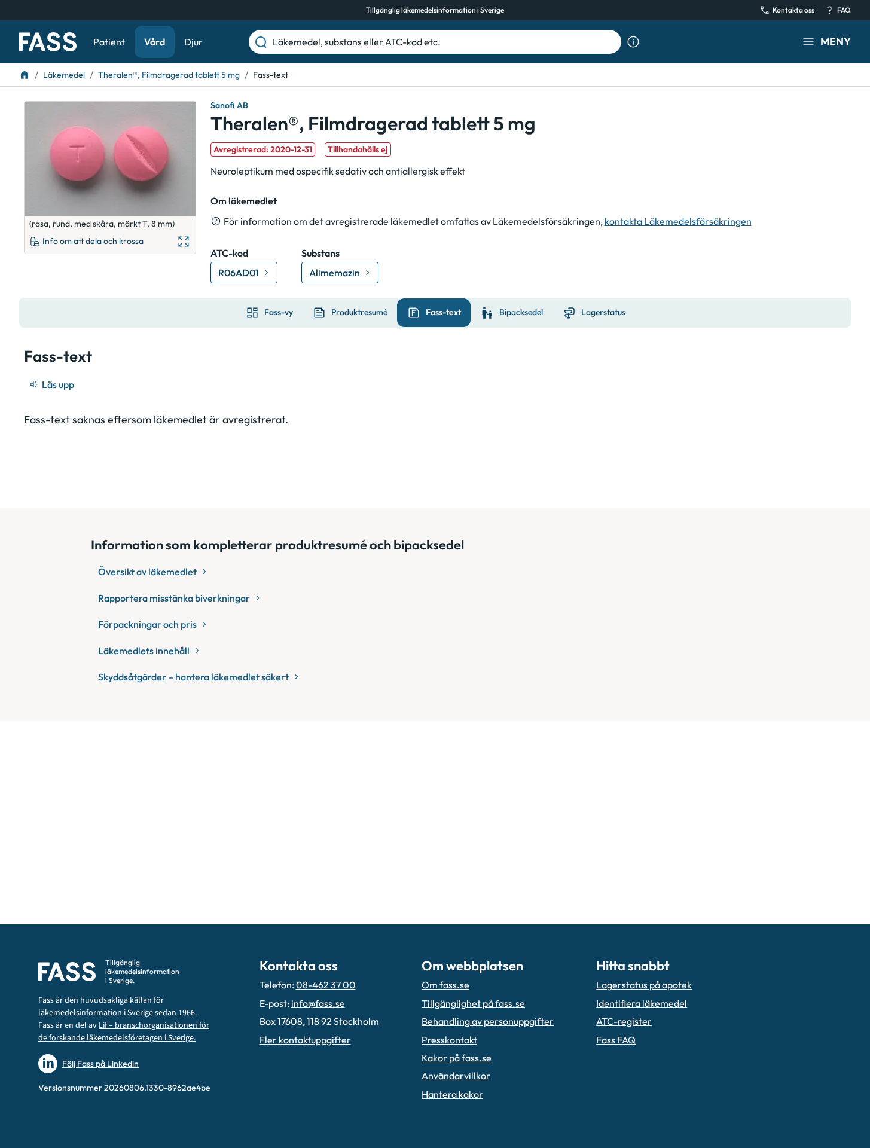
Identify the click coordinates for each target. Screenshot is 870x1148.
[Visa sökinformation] (633, 42)
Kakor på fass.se (457, 1058)
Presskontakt (449, 1040)
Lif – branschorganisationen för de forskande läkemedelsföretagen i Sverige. (123, 1031)
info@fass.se (318, 1003)
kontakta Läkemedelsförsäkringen (678, 221)
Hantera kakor (452, 1094)
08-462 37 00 (326, 985)
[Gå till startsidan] (48, 42)
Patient (109, 42)
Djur (193, 42)
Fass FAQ (616, 1040)
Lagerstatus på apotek (644, 985)
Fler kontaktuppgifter (305, 1040)
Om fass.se (445, 985)
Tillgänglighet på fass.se (473, 1003)
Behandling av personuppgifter (488, 1021)
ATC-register (624, 1021)
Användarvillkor (456, 1076)
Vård (154, 42)
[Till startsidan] (24, 74)
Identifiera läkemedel (641, 1003)
